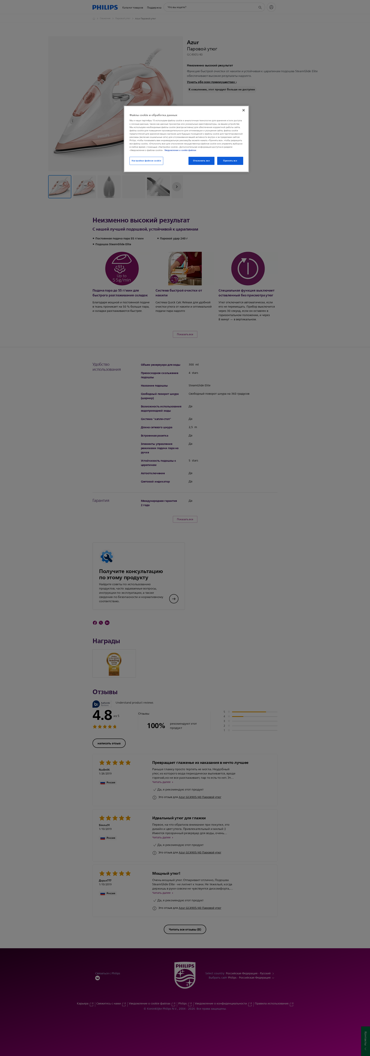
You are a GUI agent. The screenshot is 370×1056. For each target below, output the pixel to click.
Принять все (230, 161)
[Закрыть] (243, 110)
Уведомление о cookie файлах (180, 150)
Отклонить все (201, 161)
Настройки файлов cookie (146, 161)
